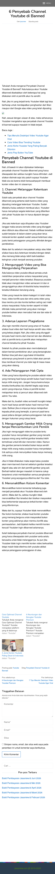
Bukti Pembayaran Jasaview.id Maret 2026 (22, 792)
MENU (48, 3)
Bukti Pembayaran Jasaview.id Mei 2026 (21, 783)
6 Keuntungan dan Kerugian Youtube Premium (12, 680)
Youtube (16, 667)
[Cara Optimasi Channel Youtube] (14, 623)
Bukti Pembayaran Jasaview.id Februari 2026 (23, 797)
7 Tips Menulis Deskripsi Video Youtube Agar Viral (41, 680)
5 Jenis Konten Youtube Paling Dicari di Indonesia (12, 654)
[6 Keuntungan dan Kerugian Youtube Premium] (38, 625)
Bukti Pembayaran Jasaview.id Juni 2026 (21, 778)
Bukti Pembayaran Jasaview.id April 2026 (21, 787)
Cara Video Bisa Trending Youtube (23, 142)
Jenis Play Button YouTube (20, 152)
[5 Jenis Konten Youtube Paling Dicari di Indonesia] (12, 645)
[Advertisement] (27, 55)
